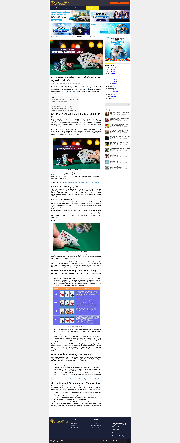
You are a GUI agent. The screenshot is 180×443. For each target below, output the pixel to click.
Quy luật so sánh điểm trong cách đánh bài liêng (65, 110)
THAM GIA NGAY (124, 3)
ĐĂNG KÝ (114, 3)
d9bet (114, 79)
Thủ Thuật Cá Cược (92, 8)
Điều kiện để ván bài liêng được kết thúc (63, 108)
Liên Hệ (124, 441)
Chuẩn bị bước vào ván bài (62, 103)
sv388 (112, 98)
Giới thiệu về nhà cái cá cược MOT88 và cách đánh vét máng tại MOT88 (119, 131)
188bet (115, 90)
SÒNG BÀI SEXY (75, 427)
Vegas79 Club (56, 83)
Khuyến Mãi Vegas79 (96, 429)
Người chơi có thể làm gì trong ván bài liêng (64, 106)
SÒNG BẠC (74, 423)
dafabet (114, 74)
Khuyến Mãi (82, 8)
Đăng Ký (61, 8)
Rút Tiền (74, 8)
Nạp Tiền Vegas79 (96, 425)
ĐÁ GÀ (72, 429)
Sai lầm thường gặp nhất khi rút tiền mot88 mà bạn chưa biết (118, 167)
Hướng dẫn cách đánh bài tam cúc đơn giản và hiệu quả (82, 182)
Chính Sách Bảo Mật (115, 441)
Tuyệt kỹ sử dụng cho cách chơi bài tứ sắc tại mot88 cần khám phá (119, 125)
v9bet (113, 94)
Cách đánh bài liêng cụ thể (60, 101)
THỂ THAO (73, 425)
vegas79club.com (62, 441)
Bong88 (115, 69)
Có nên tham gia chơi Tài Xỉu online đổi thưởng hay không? (119, 119)
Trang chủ (54, 8)
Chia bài (57, 104)
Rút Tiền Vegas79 (95, 427)
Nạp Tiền (67, 8)
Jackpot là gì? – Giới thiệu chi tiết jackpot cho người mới (82, 379)
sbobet (114, 96)
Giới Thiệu (106, 441)
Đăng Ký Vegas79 (95, 423)
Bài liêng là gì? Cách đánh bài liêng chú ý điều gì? (65, 99)
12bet (113, 76)
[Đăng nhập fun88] (110, 29)
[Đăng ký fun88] (117, 48)
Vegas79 (73, 91)
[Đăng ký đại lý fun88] (70, 16)
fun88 (113, 86)
